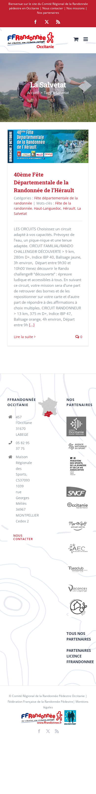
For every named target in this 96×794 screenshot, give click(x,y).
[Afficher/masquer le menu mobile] (86, 39)
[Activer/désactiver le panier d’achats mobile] (76, 39)
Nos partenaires (48, 13)
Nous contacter (52, 8)
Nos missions (75, 8)
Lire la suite (23, 336)
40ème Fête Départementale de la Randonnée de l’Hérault (41, 146)
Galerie (55, 146)
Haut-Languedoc (47, 208)
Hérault (69, 208)
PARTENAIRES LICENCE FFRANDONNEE (80, 656)
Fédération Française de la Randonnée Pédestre (40, 701)
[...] (31, 324)
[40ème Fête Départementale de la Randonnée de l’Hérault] (48, 146)
